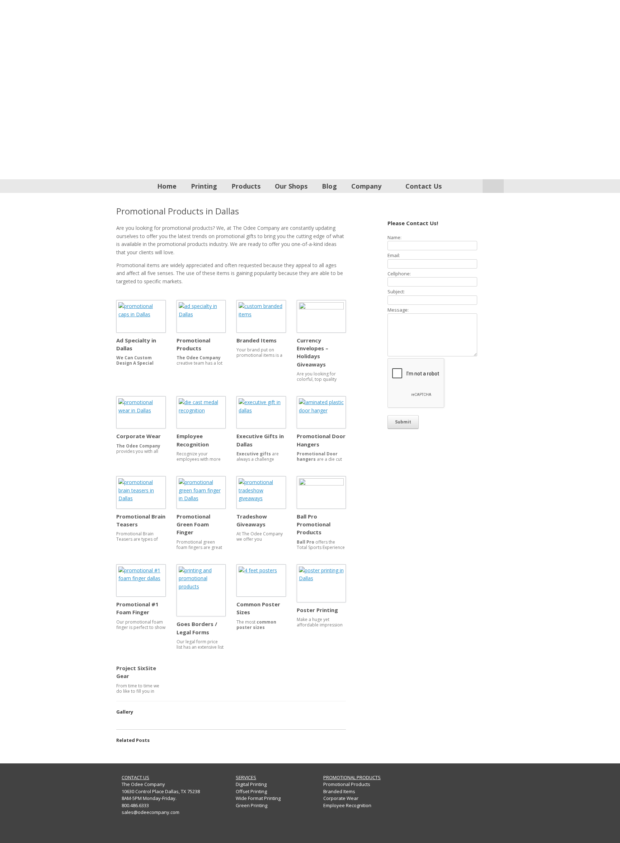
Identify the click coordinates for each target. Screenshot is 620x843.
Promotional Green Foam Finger (193, 524)
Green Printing (251, 805)
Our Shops (291, 186)
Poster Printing (317, 610)
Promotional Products (346, 784)
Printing (204, 186)
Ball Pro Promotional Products (313, 524)
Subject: (396, 291)
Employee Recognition (347, 805)
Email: (394, 255)
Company (366, 186)
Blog (329, 186)
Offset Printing (251, 791)
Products (245, 186)
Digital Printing (251, 784)
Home (167, 186)
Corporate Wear (138, 436)
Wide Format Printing (258, 798)
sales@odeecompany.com (150, 812)
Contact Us (423, 186)
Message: (398, 310)
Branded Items (256, 340)
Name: (394, 237)
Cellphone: (399, 273)
